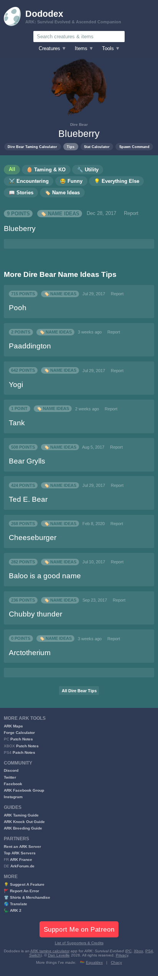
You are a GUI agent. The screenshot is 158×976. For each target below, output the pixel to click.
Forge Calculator (19, 732)
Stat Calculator (97, 147)
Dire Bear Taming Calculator (32, 147)
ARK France (21, 859)
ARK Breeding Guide (23, 828)
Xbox (138, 951)
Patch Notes (21, 739)
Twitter (10, 777)
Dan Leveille (59, 955)
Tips (70, 147)
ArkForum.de (22, 866)
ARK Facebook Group (24, 790)
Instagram (13, 797)
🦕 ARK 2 (12, 910)
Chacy (116, 962)
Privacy (122, 955)
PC (129, 951)
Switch (35, 955)
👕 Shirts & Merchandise (27, 897)
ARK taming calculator (49, 951)
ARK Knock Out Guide (24, 822)
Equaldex (94, 962)
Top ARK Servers (20, 853)
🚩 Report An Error (21, 891)
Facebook (13, 784)
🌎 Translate (15, 904)
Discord (11, 770)
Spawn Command (134, 147)
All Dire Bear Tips (79, 690)
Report (131, 213)
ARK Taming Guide (21, 815)
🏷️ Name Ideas (59, 213)
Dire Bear (79, 124)
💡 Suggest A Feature (24, 884)
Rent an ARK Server (22, 846)
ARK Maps (13, 726)
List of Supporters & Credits (79, 943)
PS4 (149, 951)
